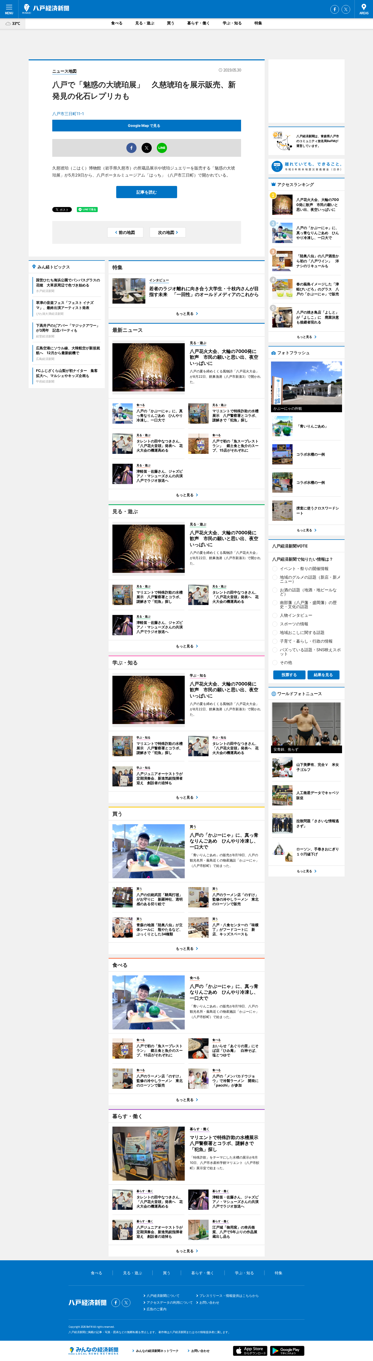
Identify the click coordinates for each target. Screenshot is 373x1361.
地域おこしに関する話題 (302, 632)
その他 (286, 662)
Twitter (346, 9)
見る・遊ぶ (144, 23)
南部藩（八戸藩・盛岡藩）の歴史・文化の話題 (308, 604)
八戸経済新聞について (163, 1296)
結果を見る (323, 675)
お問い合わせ (209, 1302)
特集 (258, 23)
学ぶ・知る (232, 23)
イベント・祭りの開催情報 (304, 568)
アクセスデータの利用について (170, 1302)
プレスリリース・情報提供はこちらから (229, 1296)
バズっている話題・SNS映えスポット (310, 651)
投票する (289, 675)
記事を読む (147, 192)
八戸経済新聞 (45, 9)
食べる (117, 23)
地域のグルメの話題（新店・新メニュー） (310, 579)
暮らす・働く (198, 23)
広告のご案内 (156, 1309)
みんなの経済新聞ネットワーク (93, 1351)
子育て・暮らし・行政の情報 (306, 641)
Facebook (334, 9)
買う (171, 23)
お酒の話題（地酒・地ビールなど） (308, 592)
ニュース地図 (64, 71)
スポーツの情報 (294, 624)
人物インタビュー (296, 615)
